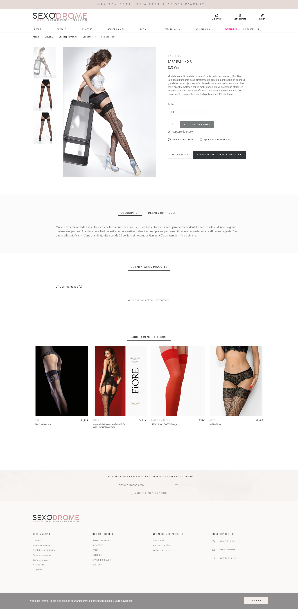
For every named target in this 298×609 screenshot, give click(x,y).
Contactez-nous (41, 560)
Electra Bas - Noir (43, 424)
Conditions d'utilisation (44, 550)
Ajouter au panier (197, 124)
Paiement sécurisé (42, 555)
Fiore (38, 420)
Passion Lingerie (160, 420)
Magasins (37, 570)
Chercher (261, 29)
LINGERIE (97, 555)
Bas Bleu (175, 56)
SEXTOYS (97, 565)
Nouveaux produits (162, 545)
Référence (36, 239)
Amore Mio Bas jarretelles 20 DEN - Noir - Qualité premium (109, 425)
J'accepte (256, 601)
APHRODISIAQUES (102, 540)
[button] (180, 140)
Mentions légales (41, 545)
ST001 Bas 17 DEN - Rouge (164, 424)
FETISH (96, 550)
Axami (213, 420)
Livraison (37, 540)
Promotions (158, 540)
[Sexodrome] (60, 17)
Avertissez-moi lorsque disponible (219, 154)
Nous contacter (227, 550)
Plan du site (38, 565)
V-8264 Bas (215, 424)
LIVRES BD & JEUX (102, 560)
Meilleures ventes (161, 550)
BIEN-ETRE (98, 545)
